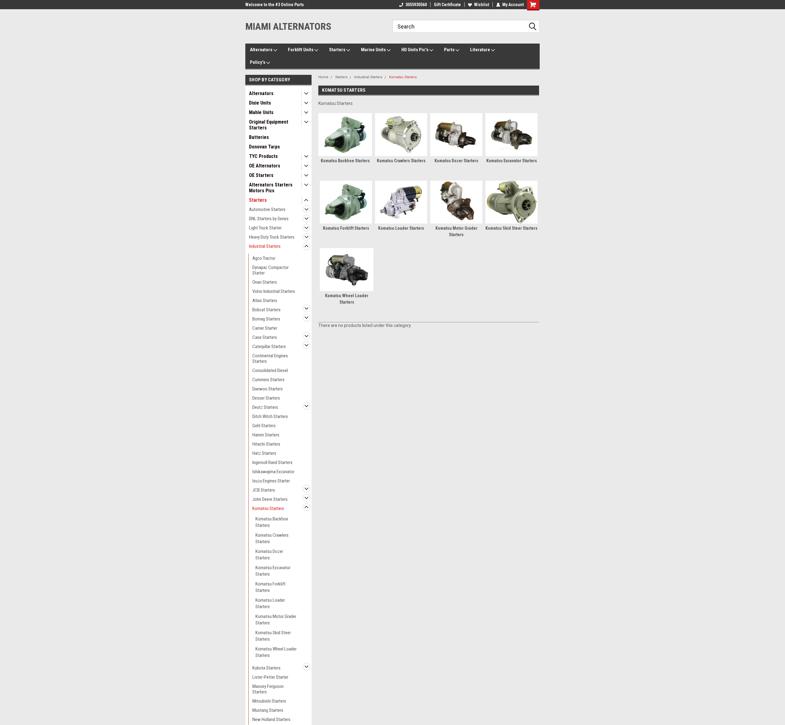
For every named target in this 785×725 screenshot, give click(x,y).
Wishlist (481, 4)
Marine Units (374, 49)
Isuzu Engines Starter (271, 481)
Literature (480, 49)
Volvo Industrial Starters (273, 291)
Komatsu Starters (268, 508)
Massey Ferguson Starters (268, 689)
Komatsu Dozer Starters (269, 555)
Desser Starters (266, 398)
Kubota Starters (266, 668)
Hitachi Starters (266, 444)
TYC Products (263, 156)
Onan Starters (264, 282)
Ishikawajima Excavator (273, 471)
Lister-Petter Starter (270, 677)
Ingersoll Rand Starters (272, 462)
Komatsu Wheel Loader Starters (276, 652)
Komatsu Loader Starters (270, 603)
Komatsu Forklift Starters (270, 587)
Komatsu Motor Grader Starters (275, 620)
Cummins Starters (268, 379)
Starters (337, 49)
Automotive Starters (267, 209)
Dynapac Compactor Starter (270, 270)
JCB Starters (263, 490)
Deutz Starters (265, 407)
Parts (449, 49)
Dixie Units (260, 103)
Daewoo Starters (267, 389)
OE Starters (261, 175)
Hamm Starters (265, 435)
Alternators (261, 49)
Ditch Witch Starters (270, 416)
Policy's (258, 62)
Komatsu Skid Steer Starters (273, 636)
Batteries (259, 137)
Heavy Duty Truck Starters (271, 237)
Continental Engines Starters (270, 358)
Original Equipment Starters (268, 125)
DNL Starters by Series (269, 218)
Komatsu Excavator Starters (272, 571)
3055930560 (416, 4)
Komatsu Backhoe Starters (271, 522)
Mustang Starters (267, 710)
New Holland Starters (271, 719)
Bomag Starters (266, 319)
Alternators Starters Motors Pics (271, 188)
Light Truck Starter (265, 228)
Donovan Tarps (264, 147)
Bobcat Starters (266, 310)
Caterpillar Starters (269, 346)
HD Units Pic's (415, 49)
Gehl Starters (264, 425)
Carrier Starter (264, 328)
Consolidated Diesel (270, 370)
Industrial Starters (265, 246)
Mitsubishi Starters (269, 701)
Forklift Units (301, 49)
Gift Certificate (447, 4)
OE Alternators (264, 166)
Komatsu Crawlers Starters (272, 538)
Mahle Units (261, 112)
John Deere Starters (270, 499)
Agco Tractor (263, 258)
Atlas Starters (264, 300)
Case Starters (264, 337)
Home (323, 77)
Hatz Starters (264, 453)
